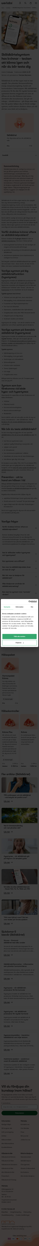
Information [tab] (19, 607)
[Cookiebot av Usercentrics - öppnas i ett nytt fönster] (28, 601)
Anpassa (18, 642)
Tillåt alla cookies (19, 636)
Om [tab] (32, 607)
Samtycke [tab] (7, 607)
